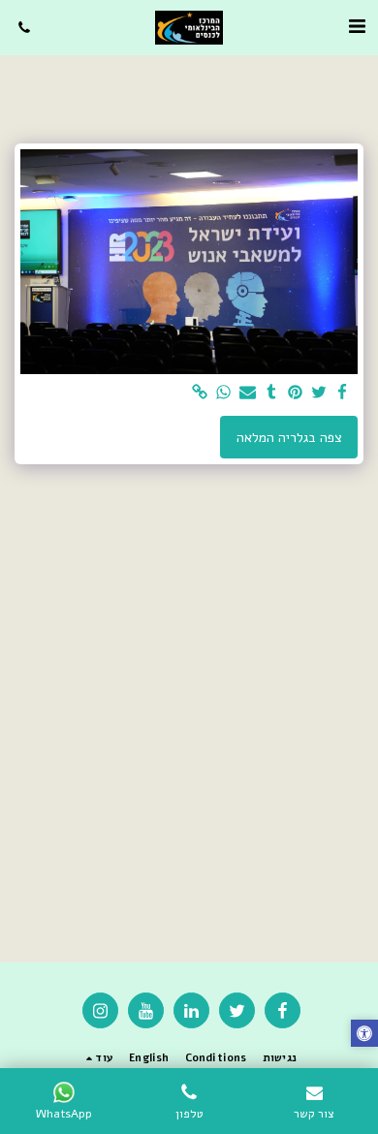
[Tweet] (319, 393)
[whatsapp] (224, 393)
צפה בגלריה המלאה (289, 437)
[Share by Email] (248, 393)
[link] (200, 393)
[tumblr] (271, 393)
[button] (356, 27)
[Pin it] (295, 393)
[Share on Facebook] (343, 393)
